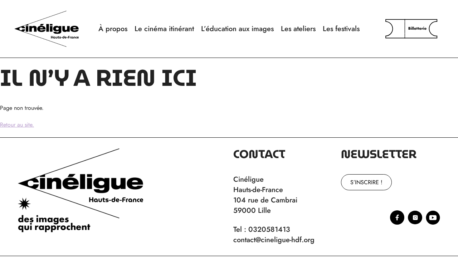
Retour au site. (17, 125)
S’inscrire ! (366, 182)
